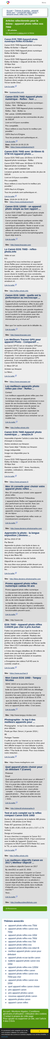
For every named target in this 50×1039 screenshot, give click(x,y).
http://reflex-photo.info (19, 291)
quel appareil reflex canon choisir (24, 986)
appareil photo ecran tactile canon (24, 957)
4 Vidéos (20, 33)
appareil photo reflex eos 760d (22, 938)
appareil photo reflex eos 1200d (23, 967)
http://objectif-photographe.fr (23, 808)
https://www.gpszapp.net (20, 381)
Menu (44, 3)
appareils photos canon (19, 999)
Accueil (6, 1011)
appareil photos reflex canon (21, 970)
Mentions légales (20, 1011)
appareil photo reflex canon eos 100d (23, 981)
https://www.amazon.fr (19, 482)
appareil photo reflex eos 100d (22, 935)
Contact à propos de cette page (18, 1016)
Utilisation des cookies (36, 1014)
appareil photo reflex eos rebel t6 (23, 948)
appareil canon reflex (18, 1002)
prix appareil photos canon (20, 993)
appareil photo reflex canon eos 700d (23, 930)
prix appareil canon (17, 990)
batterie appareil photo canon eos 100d (24, 962)
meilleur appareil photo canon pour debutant (24, 953)
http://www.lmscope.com (21, 245)
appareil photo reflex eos (20, 945)
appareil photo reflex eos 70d (22, 941)
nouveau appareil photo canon (22, 996)
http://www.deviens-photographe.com (26, 528)
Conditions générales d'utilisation (21, 1012)
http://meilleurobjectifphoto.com (24, 902)
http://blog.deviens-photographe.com (25, 579)
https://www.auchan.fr (19, 673)
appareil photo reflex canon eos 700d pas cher (23, 975)
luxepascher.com (17, 92)
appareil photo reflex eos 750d (22, 925)
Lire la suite (10, 86)
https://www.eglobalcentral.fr (22, 147)
